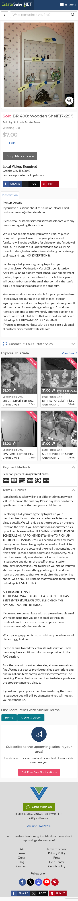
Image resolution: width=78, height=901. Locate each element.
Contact (21, 866)
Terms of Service (57, 849)
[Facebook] (22, 882)
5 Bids (11, 143)
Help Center (56, 862)
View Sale (68, 353)
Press (56, 857)
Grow (21, 857)
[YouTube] (46, 882)
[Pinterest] (55, 882)
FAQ (21, 849)
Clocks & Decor (31, 717)
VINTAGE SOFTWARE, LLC (48, 814)
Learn (21, 853)
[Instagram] (38, 882)
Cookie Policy (56, 866)
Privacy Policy (56, 853)
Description (10, 195)
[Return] (4, 14)
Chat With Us (42, 807)
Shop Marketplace (20, 156)
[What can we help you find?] (72, 14)
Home (9, 717)
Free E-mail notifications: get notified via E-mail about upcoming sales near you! (39, 838)
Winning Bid (11, 128)
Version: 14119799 (39, 826)
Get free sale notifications (39, 772)
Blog (21, 862)
